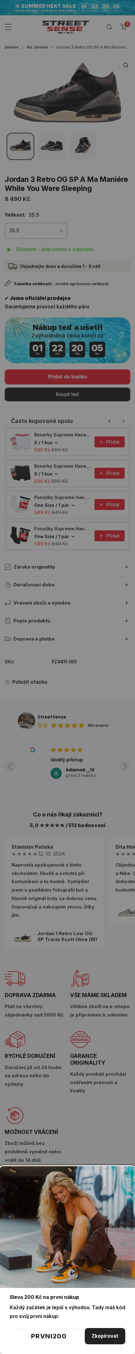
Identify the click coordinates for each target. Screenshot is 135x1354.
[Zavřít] (127, 1173)
